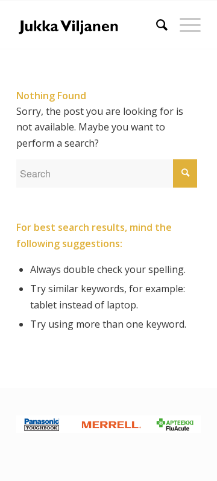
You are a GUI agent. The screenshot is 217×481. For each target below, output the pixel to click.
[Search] (156, 25)
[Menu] (184, 25)
